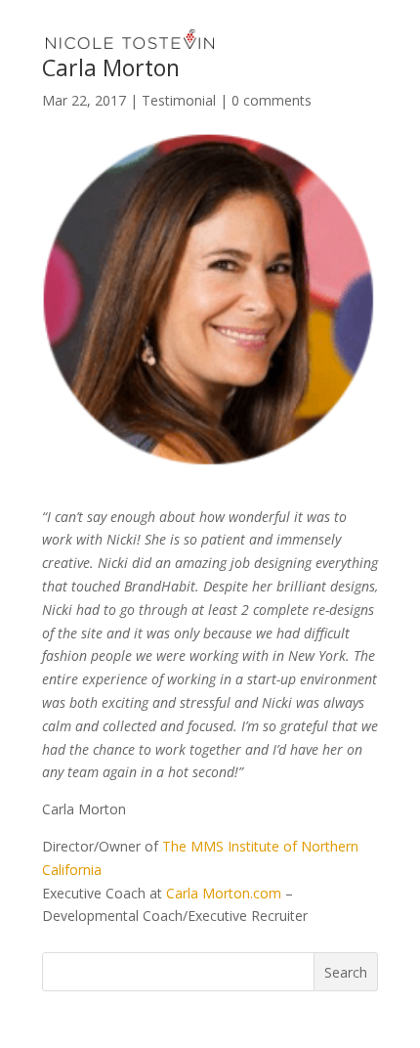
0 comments (271, 100)
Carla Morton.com (223, 893)
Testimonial (179, 100)
